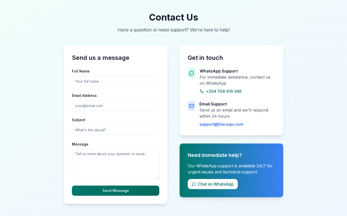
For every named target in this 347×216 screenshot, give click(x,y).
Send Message (115, 190)
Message (80, 144)
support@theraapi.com (221, 124)
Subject (78, 120)
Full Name (81, 71)
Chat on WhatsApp (216, 184)
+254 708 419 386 (224, 91)
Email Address (84, 95)
